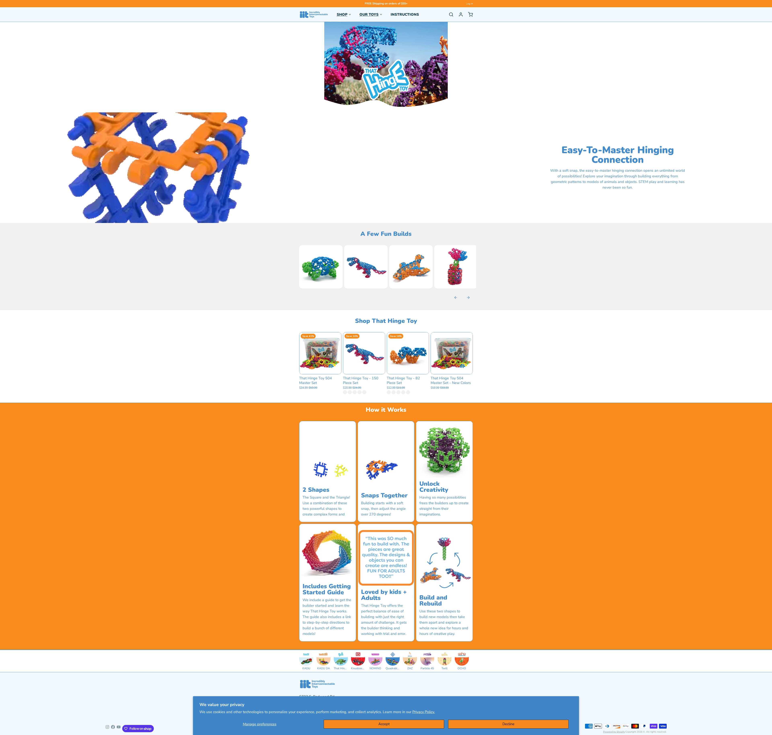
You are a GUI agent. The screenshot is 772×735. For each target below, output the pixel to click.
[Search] (450, 14)
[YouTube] (119, 728)
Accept (384, 724)
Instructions (405, 14)
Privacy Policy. (423, 711)
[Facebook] (113, 728)
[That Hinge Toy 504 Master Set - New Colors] (452, 353)
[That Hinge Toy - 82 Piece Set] (408, 353)
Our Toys (369, 14)
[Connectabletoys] (314, 14)
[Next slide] (468, 297)
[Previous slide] (455, 297)
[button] (320, 369)
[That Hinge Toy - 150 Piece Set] (364, 353)
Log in (469, 3)
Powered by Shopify (614, 731)
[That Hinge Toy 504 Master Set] (320, 353)
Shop (342, 14)
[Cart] (469, 14)
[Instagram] (107, 728)
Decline (508, 724)
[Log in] (459, 14)
